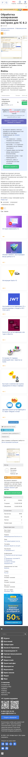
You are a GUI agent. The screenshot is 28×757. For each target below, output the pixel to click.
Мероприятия (9, 666)
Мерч (6, 679)
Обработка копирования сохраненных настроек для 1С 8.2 (14, 18)
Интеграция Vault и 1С (9, 280)
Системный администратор (12, 541)
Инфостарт (4, 199)
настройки (6, 202)
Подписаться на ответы (9, 426)
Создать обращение (10, 717)
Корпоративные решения (13, 654)
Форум (6, 676)
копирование (13, 202)
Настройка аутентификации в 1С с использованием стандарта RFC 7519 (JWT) (13, 308)
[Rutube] (6, 748)
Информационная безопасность (13, 536)
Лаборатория (8, 644)
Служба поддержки (10, 698)
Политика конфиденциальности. (11, 731)
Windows (6, 568)
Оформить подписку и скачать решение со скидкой (14, 121)
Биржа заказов (9, 672)
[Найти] (25, 634)
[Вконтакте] (6, 744)
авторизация (14, 442)
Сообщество (5, 684)
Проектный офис (10, 663)
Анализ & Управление (11, 648)
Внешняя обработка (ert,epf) (12, 546)
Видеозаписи (8, 669)
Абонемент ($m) (9, 591)
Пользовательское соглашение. (11, 729)
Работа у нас (5, 692)
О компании (5, 682)
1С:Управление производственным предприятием (9, 561)
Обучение (7, 657)
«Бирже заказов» (9, 487)
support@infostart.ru (8, 713)
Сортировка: (10, 433)
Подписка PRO (6, 686)
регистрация (6, 442)
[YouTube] (2, 748)
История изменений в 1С (10, 229)
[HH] (10, 744)
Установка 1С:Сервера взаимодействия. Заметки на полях (12, 360)
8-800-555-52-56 (7, 711)
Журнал (7, 638)
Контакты (4, 694)
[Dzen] (14, 744)
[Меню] (2, 2)
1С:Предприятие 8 (9, 550)
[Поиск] (6, 2)
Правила (4, 688)
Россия (6, 573)
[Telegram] (2, 744)
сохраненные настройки (7, 204)
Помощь (4, 690)
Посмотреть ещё (13, 422)
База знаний (8, 641)
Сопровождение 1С (10, 651)
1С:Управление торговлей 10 (12, 558)
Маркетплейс (9, 660)
